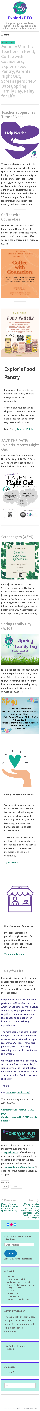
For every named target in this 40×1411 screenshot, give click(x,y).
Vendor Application (14, 954)
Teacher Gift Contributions (18, 1299)
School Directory (14, 1296)
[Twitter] (15, 1224)
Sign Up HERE (11, 862)
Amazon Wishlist (25, 429)
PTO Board (11, 1290)
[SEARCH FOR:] (20, 1385)
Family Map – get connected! (18, 1282)
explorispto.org (11, 1152)
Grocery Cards (13, 1285)
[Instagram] (11, 1224)
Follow (10, 1253)
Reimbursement (13, 1293)
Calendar (10, 1276)
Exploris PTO (20, 17)
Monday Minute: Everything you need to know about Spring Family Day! (10, 1205)
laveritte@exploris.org (17, 1092)
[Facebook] (8, 1224)
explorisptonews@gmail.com (19, 1167)
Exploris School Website (17, 1279)
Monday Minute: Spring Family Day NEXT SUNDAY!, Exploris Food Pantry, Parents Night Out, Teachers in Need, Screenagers (29, 1209)
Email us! (10, 1372)
